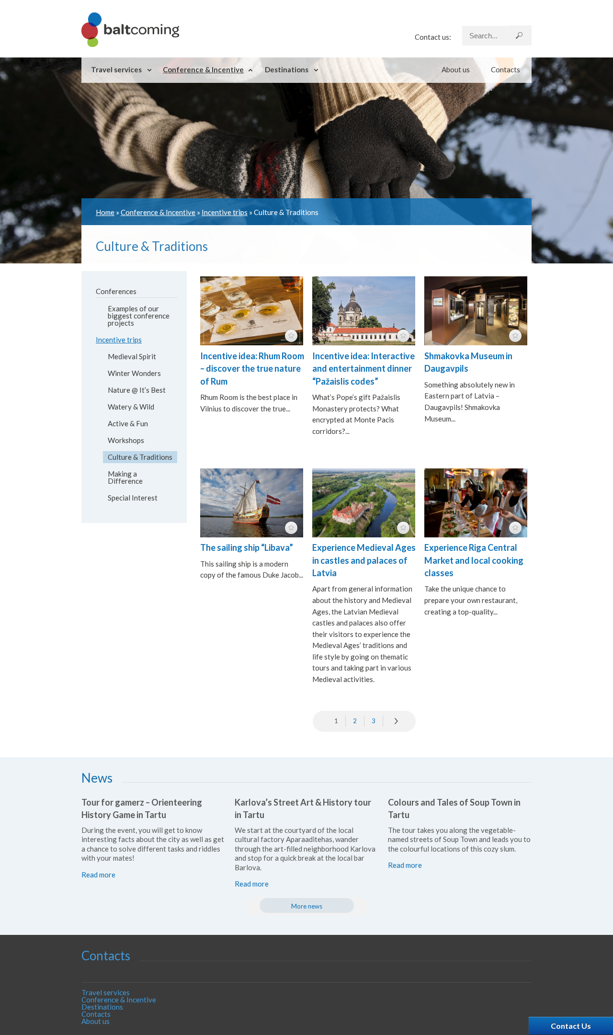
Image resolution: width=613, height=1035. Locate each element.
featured (291, 335)
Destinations (286, 69)
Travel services (116, 69)
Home (105, 212)
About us (456, 69)
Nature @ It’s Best (137, 390)
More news (306, 906)
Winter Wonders (134, 373)
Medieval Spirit (132, 356)
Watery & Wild (131, 406)
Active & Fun (128, 423)
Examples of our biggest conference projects (139, 315)
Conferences (116, 291)
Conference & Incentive (203, 69)
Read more (98, 874)
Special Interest (133, 497)
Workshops (126, 440)
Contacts (505, 69)
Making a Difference (125, 477)
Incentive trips (225, 212)
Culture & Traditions (140, 457)
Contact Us (571, 1025)
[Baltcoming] (130, 44)
